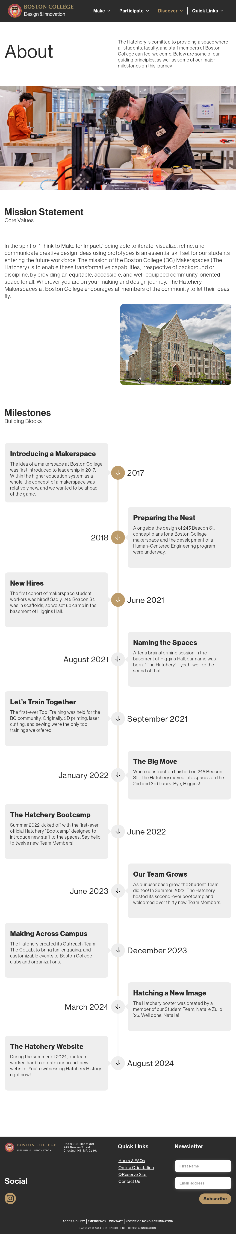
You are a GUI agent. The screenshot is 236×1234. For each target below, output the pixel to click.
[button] (107, 10)
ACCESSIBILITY (73, 1221)
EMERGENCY (97, 1221)
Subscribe (215, 1199)
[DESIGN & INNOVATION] (30, 1147)
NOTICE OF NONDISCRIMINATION (149, 1221)
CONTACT (116, 1221)
